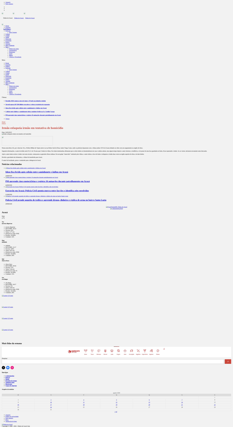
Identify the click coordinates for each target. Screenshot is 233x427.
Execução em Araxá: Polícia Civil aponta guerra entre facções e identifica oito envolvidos (47, 190)
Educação (8, 39)
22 (215, 405)
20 (149, 405)
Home (3, 122)
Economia (8, 40)
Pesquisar (4, 358)
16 (18, 405)
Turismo (7, 44)
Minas (11, 55)
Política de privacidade (11, 416)
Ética (6, 420)
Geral (10, 53)
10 (51, 402)
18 (83, 405)
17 (51, 405)
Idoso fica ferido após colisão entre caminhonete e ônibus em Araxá (26, 108)
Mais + (7, 47)
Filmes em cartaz (14, 49)
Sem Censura (13, 32)
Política (7, 29)
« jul (115, 412)
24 (51, 407)
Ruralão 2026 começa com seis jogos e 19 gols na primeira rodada (25, 101)
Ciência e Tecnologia (15, 57)
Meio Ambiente (9, 45)
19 (116, 405)
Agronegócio (13, 50)
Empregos (12, 52)
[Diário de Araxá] (23, 18)
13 (149, 402)
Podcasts (7, 31)
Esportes (7, 27)
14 (182, 402)
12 (116, 402)
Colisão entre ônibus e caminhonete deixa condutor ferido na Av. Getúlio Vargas (30, 111)
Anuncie (7, 2)
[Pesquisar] (228, 361)
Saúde (7, 37)
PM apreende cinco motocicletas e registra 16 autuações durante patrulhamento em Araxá (33, 115)
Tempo (7, 119)
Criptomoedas (9, 376)
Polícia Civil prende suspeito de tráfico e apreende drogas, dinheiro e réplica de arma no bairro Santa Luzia (55, 200)
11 (83, 402)
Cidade (7, 35)
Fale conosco (9, 4)
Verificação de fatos (11, 421)
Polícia (7, 42)
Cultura (7, 34)
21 (182, 405)
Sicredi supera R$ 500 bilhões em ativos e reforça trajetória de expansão (27, 104)
